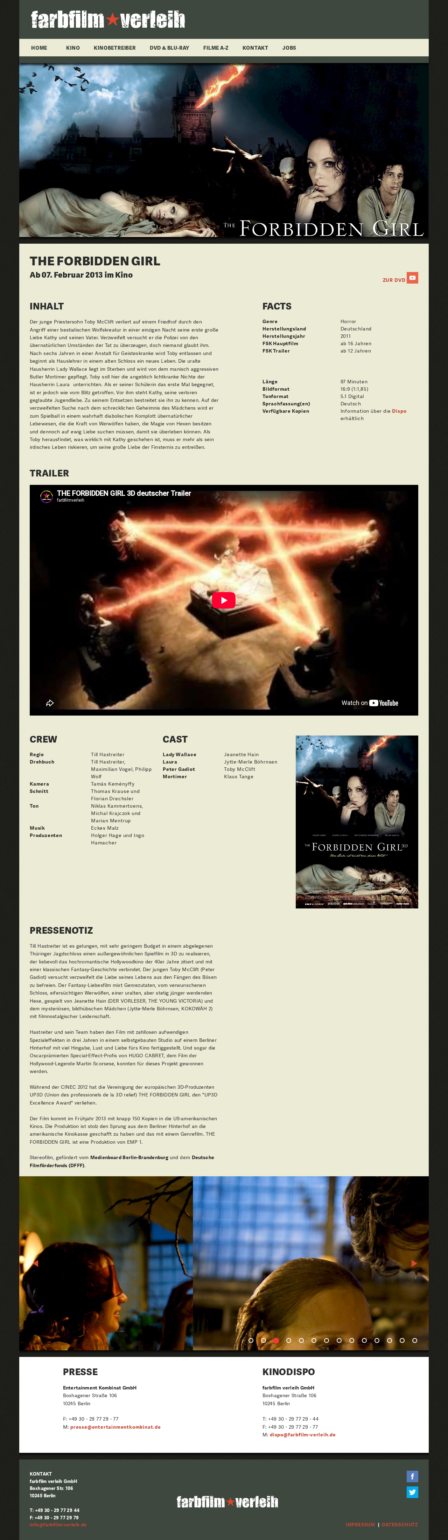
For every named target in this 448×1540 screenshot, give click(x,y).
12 (389, 1340)
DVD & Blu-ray (169, 47)
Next (414, 1263)
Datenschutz (400, 1525)
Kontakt (255, 47)
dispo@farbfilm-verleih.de (303, 1434)
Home (39, 47)
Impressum (360, 1525)
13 (402, 1340)
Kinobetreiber (114, 47)
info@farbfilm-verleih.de (58, 1525)
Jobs (289, 47)
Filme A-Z (216, 47)
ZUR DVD (394, 280)
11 (377, 1340)
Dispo (399, 411)
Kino (73, 47)
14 (415, 1340)
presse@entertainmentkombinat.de (115, 1427)
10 (364, 1340)
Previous (35, 1263)
